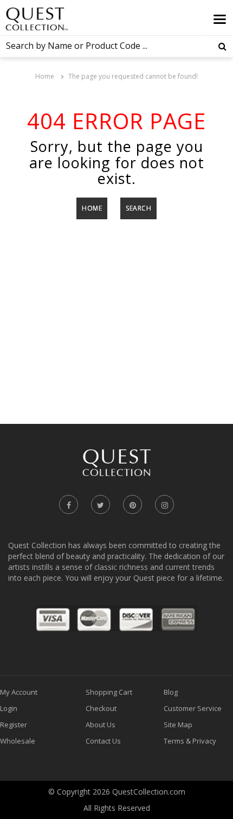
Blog (171, 692)
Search (138, 208)
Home (44, 76)
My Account (18, 692)
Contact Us (103, 741)
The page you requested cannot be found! (133, 76)
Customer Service (193, 708)
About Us (100, 724)
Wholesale (17, 741)
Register (13, 724)
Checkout (101, 708)
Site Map (178, 724)
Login (8, 708)
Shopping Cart (109, 692)
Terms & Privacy (190, 741)
